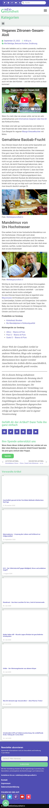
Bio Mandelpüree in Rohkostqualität (20, 323)
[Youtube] (16, 2)
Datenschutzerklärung (10, 787)
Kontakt (4, 780)
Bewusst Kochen (21, 43)
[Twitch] (12, 2)
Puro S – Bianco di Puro (16, 335)
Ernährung (33, 43)
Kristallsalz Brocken (14, 320)
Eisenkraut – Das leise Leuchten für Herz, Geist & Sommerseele (23, 602)
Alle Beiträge (9, 43)
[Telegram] (8, 2)
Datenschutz (39, 771)
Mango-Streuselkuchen (31, 131)
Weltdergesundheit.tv (14, 217)
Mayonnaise (7, 298)
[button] (45, 10)
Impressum (5, 783)
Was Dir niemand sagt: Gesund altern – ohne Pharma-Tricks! (22, 701)
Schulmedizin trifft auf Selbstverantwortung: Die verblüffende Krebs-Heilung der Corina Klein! (23, 734)
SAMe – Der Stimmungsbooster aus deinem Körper (19, 668)
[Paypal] (4, 2)
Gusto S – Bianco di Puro (16, 337)
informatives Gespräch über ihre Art (32, 119)
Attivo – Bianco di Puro (15, 332)
